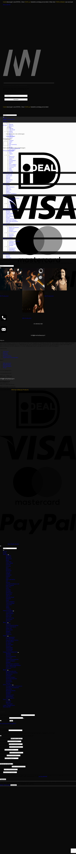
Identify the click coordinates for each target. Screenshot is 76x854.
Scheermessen (13, 231)
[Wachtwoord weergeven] (23, 718)
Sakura (10, 159)
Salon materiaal (11, 667)
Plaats (2, 758)
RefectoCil (11, 156)
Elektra (5, 195)
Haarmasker (9, 175)
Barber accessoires (14, 227)
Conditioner (9, 174)
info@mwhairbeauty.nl (38, 335)
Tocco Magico (12, 164)
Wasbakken (12, 249)
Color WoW (12, 130)
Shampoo (8, 181)
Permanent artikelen (11, 220)
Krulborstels (12, 199)
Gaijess (8, 139)
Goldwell (11, 140)
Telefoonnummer (6, 766)
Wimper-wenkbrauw (11, 193)
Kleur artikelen (9, 216)
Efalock (11, 135)
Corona (11, 132)
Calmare (8, 561)
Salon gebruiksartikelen (12, 221)
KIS (10, 146)
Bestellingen (7, 364)
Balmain (11, 124)
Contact (8, 255)
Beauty (5, 184)
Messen (8, 217)
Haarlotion (11, 228)
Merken (5, 121)
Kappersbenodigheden (10, 209)
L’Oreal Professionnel (14, 148)
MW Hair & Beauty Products (19, 389)
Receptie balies (13, 244)
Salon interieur (7, 238)
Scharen (8, 223)
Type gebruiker (5, 738)
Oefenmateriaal (10, 219)
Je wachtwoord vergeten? (8, 723)
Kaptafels (11, 242)
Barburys (11, 126)
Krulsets (11, 201)
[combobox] (21, 763)
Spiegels (11, 245)
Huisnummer (4, 752)
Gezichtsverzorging (12, 625)
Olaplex (11, 154)
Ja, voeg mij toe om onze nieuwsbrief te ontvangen (17, 735)
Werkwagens (12, 250)
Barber (5, 224)
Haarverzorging (8, 173)
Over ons (6, 253)
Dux (10, 134)
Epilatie (8, 185)
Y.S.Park (11, 171)
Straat (2, 749)
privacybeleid (43, 776)
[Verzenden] (3, 550)
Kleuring (8, 177)
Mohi (10, 152)
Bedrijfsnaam (4, 747)
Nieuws (8, 256)
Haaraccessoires (10, 213)
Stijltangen (11, 205)
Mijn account (7, 363)
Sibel (10, 163)
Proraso (8, 155)
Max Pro (11, 151)
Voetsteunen (12, 248)
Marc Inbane (12, 150)
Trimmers (11, 207)
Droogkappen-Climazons (12, 240)
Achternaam (4, 744)
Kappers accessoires (12, 659)
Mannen (8, 178)
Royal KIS (11, 158)
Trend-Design (12, 166)
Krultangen (12, 202)
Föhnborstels (10, 638)
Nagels (8, 191)
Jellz (10, 143)
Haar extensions (10, 187)
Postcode (3, 755)
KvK (1, 772)
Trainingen (8, 257)
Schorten (11, 234)
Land (2, 761)
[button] (6, 4)
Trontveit (11, 167)
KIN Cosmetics (13, 144)
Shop (4, 119)
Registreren (3, 779)
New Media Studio (13, 544)
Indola (10, 142)
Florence (11, 136)
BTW (2, 769)
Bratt (7, 560)
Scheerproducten (10, 232)
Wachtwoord (4, 718)
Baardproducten (10, 226)
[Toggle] (18, 652)
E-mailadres (4, 730)
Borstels (8, 212)
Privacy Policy (7, 356)
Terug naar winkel (8, 150)
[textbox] (21, 763)
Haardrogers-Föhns (14, 198)
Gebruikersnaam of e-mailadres (10, 715)
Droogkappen (9, 197)
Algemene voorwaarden (10, 357)
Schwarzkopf (12, 160)
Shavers (8, 203)
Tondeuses (12, 206)
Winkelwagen (7, 366)
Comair (8, 564)
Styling (7, 182)
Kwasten (11, 230)
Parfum (8, 633)
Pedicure (8, 192)
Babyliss (8, 123)
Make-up (8, 188)
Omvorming (9, 179)
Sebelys (11, 162)
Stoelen (8, 246)
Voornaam (3, 741)
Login (11, 720)
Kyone (10, 147)
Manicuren (8, 189)
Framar (11, 138)
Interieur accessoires (14, 241)
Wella (10, 170)
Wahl (10, 168)
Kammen (8, 215)
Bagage (8, 211)
